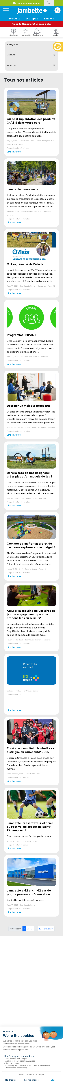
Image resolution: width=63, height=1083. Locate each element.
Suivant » (48, 928)
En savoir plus (44, 23)
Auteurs (11, 54)
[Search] (57, 10)
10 (40, 928)
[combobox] (57, 10)
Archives (11, 65)
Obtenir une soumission (26, 3)
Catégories (12, 44)
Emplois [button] (49, 18)
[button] (59, 35)
